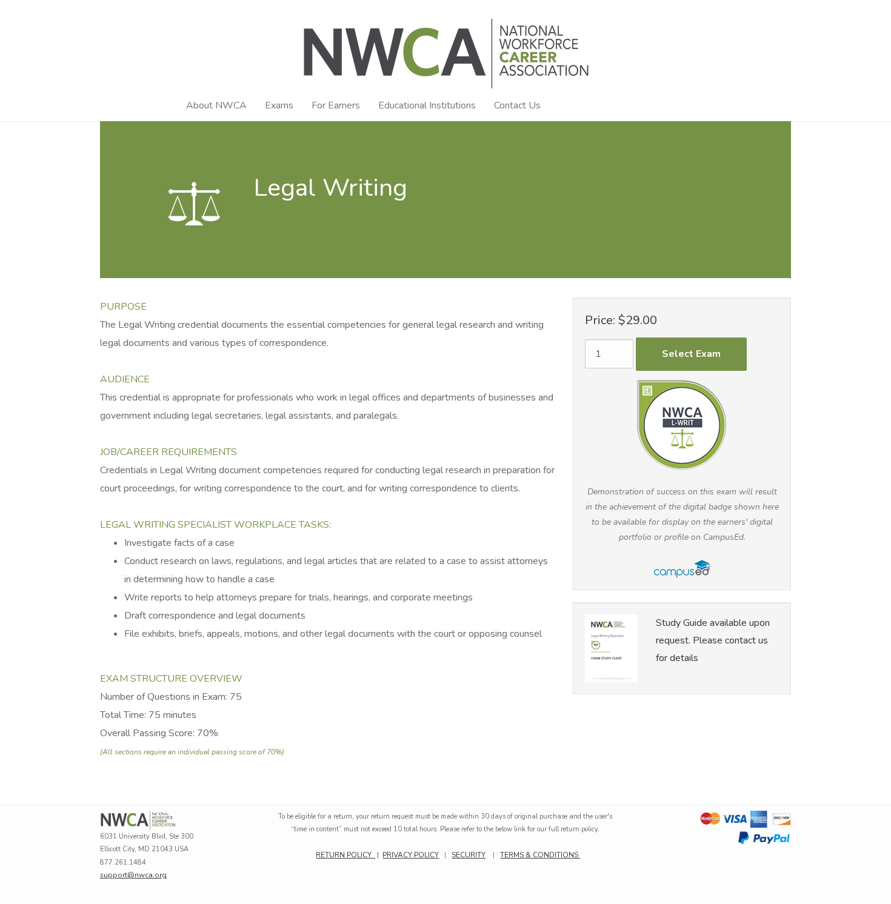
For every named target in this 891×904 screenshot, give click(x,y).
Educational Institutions (427, 105)
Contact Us (517, 105)
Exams (279, 105)
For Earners (336, 105)
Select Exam (691, 354)
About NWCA (216, 105)
